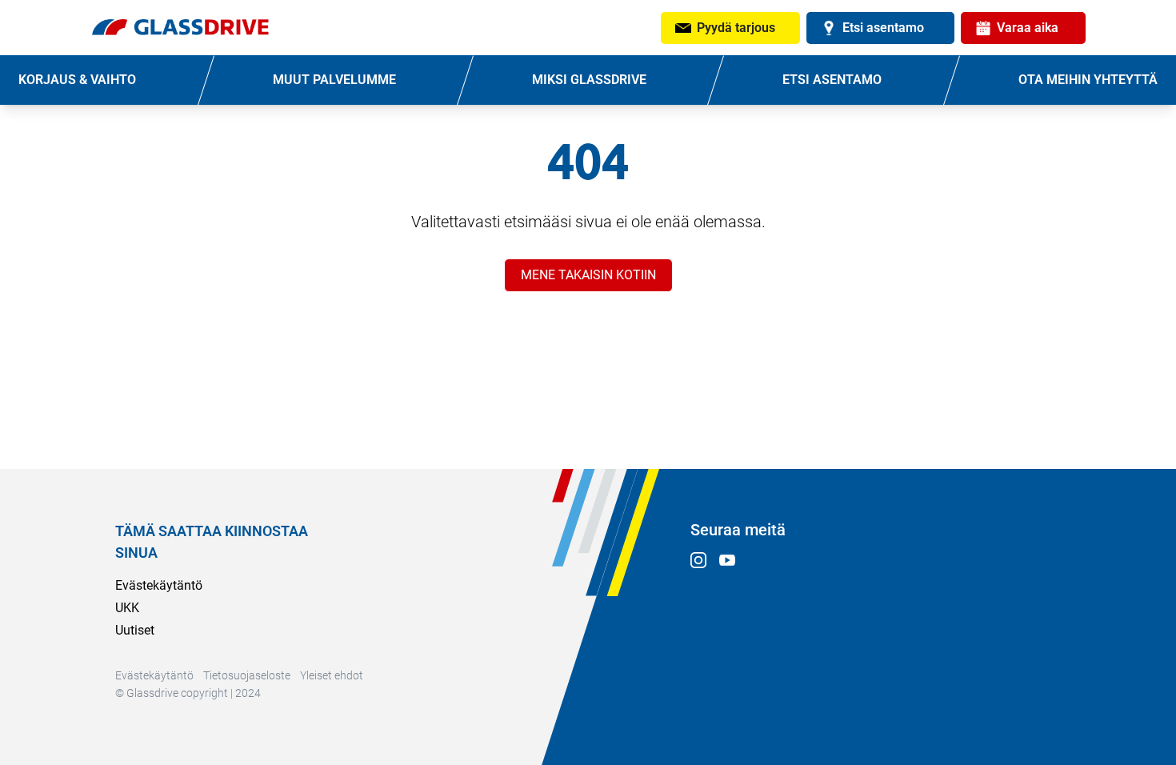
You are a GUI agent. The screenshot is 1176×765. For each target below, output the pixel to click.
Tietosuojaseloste (246, 675)
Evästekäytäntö (158, 585)
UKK (127, 607)
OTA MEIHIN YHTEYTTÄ (1088, 79)
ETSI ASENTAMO (832, 79)
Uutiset (134, 630)
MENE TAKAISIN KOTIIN (588, 274)
